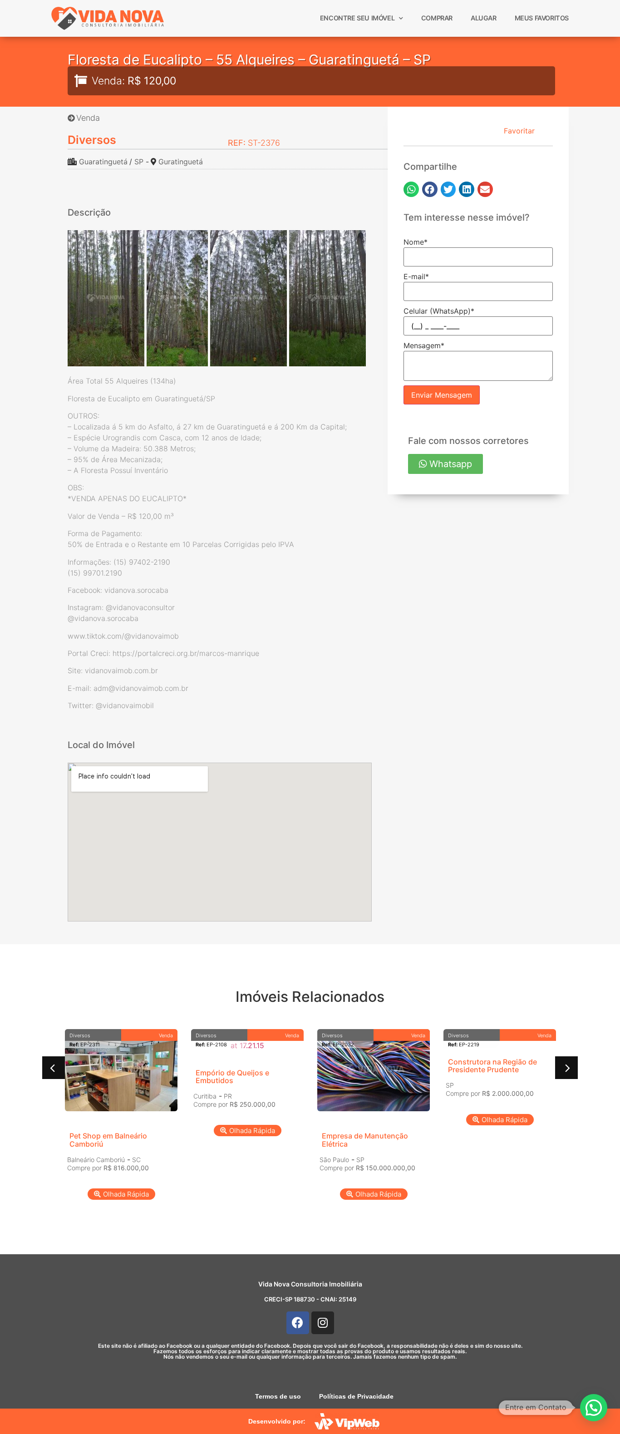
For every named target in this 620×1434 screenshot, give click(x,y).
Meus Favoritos (542, 18)
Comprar (437, 18)
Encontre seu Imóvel (357, 18)
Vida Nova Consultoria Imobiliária (310, 1284)
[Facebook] (297, 1322)
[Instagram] (322, 1322)
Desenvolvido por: (276, 1421)
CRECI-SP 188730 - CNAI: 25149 (310, 1299)
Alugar (484, 18)
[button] (411, 189)
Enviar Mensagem (441, 394)
